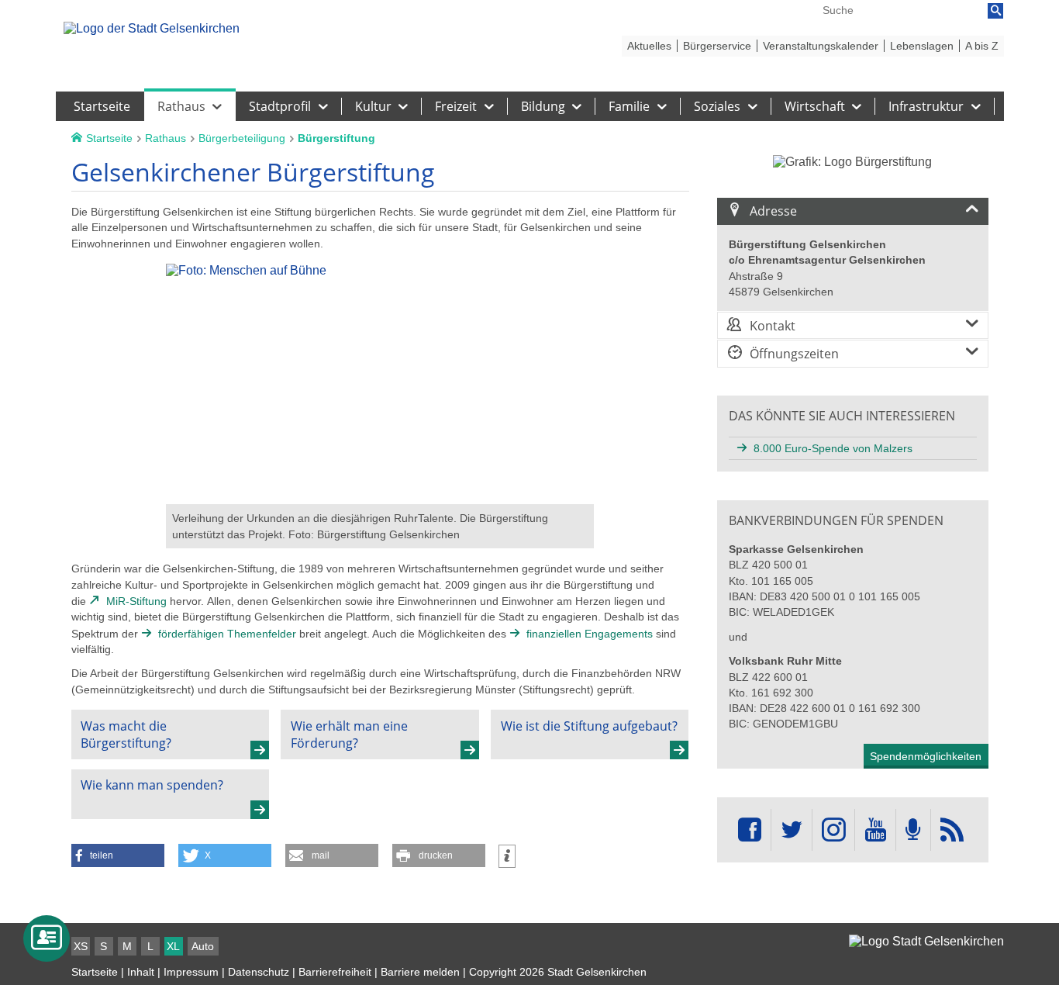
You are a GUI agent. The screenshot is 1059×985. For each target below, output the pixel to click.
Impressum (191, 972)
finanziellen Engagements (589, 633)
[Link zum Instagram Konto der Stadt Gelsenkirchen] (833, 830)
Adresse (773, 210)
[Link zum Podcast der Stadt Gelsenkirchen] (913, 830)
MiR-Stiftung (136, 601)
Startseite (94, 972)
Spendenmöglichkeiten (925, 756)
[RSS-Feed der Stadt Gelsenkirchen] (952, 830)
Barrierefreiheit (334, 972)
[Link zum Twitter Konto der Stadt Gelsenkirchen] (791, 830)
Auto (202, 946)
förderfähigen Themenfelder (227, 633)
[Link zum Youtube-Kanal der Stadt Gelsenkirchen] (875, 830)
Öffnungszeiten (794, 353)
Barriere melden (420, 972)
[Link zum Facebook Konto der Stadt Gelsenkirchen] (750, 830)
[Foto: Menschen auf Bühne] (380, 496)
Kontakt (772, 325)
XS (81, 946)
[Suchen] (995, 11)
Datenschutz (258, 972)
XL (173, 946)
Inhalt (140, 972)
